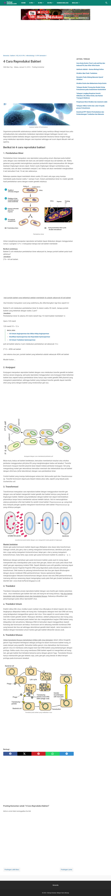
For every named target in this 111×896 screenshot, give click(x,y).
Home (23, 3)
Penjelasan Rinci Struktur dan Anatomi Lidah (91, 102)
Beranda (55, 885)
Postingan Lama (66, 869)
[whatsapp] (53, 754)
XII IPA (49, 3)
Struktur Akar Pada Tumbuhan (86, 73)
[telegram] (67, 754)
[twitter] (24, 754)
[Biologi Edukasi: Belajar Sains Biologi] (10, 3)
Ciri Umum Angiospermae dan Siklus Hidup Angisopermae (29, 333)
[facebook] (10, 754)
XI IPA (40, 3)
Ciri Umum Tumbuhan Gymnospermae (22, 340)
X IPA (31, 3)
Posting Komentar (38, 67)
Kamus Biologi (62, 3)
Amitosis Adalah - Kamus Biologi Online (90, 69)
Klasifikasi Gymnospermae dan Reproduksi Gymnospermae (29, 337)
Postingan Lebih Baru (12, 869)
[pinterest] (38, 754)
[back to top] (106, 891)
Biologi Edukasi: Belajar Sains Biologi (58, 893)
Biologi (75, 3)
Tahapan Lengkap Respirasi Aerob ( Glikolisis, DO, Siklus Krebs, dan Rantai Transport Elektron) (89, 96)
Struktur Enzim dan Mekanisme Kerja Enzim (91, 83)
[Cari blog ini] (106, 3)
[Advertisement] (55, 36)
